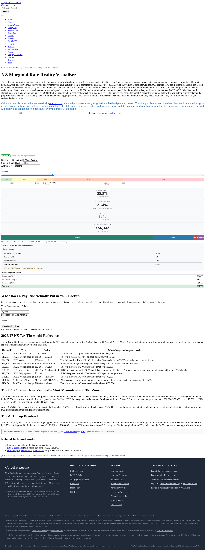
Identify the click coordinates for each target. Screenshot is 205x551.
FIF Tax (73, 492)
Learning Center (117, 471)
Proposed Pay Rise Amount (14, 315)
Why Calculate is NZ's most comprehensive (32, 516)
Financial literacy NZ (148, 516)
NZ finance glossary (119, 516)
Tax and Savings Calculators (20, 67)
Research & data (133, 516)
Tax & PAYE (12, 41)
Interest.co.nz (170, 475)
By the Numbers (55, 516)
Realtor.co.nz (44, 456)
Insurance (11, 47)
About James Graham (120, 484)
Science (10, 52)
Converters (11, 57)
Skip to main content (11, 2)
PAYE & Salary (77, 475)
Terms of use (116, 505)
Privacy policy (117, 500)
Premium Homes (190, 484)
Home (10, 19)
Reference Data (117, 479)
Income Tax (75, 488)
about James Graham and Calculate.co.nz (75, 546)
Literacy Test (12, 28)
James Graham (22, 456)
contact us (43, 546)
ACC (83, 432)
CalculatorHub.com (170, 479)
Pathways (11, 22)
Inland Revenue (70, 432)
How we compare (69, 516)
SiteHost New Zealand (180, 488)
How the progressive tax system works (25, 450)
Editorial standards (119, 496)
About (10, 63)
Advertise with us (118, 488)
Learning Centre (13, 25)
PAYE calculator (15, 447)
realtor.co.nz (55, 103)
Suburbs (11, 36)
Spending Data (13, 30)
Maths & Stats (13, 49)
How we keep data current (101, 516)
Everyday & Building (15, 55)
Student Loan (7, 163)
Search (5, 11)
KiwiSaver (74, 484)
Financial (11, 38)
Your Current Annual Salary (14, 306)
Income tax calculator (17, 445)
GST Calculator (76, 471)
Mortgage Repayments (79, 479)
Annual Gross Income (11, 165)
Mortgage (11, 44)
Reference (11, 60)
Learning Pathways (119, 475)
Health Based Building (170, 484)
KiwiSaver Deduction (11, 160)
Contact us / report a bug (121, 492)
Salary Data (12, 33)
